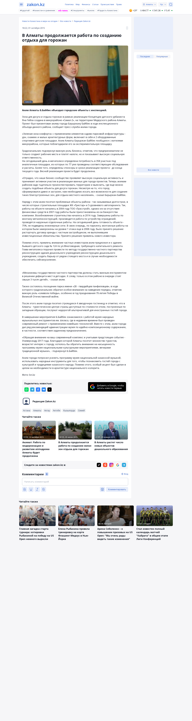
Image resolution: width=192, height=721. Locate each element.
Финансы (86, 4)
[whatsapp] (26, 389)
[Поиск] (170, 4)
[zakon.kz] (36, 4)
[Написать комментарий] (75, 481)
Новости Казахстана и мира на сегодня (39, 21)
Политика (69, 4)
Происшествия (107, 4)
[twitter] (49, 389)
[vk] (43, 389)
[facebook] (38, 389)
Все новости (65, 21)
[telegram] (32, 389)
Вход (126, 474)
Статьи (95, 4)
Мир (78, 4)
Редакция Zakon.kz (82, 21)
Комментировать (117, 489)
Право (119, 4)
